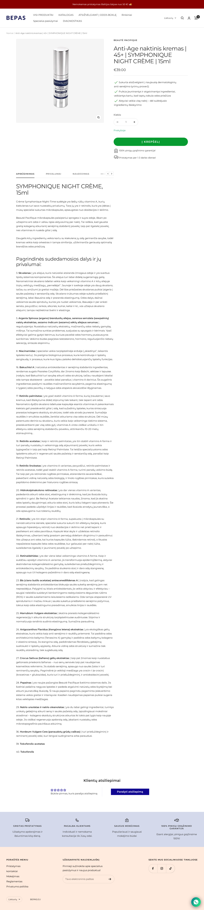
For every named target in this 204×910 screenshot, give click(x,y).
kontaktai (12, 871)
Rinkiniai (127, 14)
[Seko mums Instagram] (161, 868)
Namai (10, 33)
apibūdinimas (25, 174)
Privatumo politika (17, 886)
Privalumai (53, 174)
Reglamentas (14, 881)
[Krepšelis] (196, 18)
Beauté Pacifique (125, 40)
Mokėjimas (12, 876)
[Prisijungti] (189, 18)
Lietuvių (168, 18)
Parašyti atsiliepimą (130, 791)
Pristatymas (13, 866)
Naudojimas (81, 174)
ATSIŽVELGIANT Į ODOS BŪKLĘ (98, 14)
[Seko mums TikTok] (170, 868)
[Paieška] (182, 18)
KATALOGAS (65, 14)
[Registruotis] (110, 879)
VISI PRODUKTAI (43, 14)
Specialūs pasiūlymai (45, 20)
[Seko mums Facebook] (153, 868)
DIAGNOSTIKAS (72, 20)
